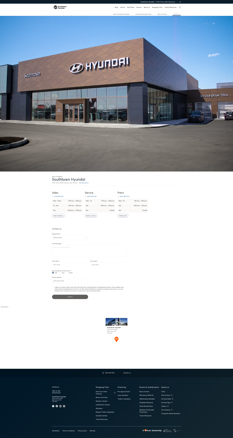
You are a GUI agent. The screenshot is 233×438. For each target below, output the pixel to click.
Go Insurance (165, 410)
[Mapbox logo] (5, 307)
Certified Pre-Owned (102, 405)
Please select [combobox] (57, 237)
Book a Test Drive (102, 397)
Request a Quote (101, 401)
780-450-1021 (56, 392)
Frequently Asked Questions (170, 413)
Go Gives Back (166, 399)
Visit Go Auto (165, 395)
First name (55, 261)
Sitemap (92, 431)
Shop (116, 7)
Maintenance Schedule (147, 399)
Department (56, 234)
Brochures (99, 408)
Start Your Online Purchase (101, 393)
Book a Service (144, 391)
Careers (163, 406)
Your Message (57, 243)
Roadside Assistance (146, 402)
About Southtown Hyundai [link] (121, 14)
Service (122, 7)
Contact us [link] (176, 14)
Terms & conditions (68, 431)
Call (56, 273)
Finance (139, 7)
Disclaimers (55, 431)
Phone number (57, 277)
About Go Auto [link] (162, 14)
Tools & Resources (171, 7)
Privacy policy (82, 431)
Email (70, 273)
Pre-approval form (124, 391)
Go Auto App (165, 402)
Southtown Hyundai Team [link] (143, 14)
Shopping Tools (157, 7)
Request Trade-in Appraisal (105, 412)
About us (147, 7)
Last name (94, 261)
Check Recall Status (146, 406)
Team (163, 391)
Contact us (55, 387)
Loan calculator (123, 395)
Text (63, 273)
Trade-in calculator (124, 399)
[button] (116, 339)
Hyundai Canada (101, 416)
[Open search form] (180, 7)
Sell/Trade (130, 7)
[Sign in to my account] (180, 2)
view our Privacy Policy (93, 291)
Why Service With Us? (146, 395)
